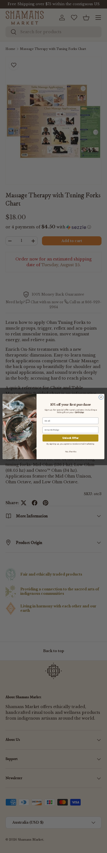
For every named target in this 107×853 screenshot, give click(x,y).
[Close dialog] (101, 397)
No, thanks (70, 451)
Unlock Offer (70, 438)
